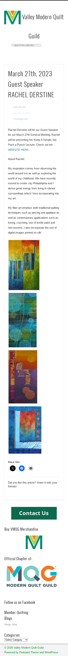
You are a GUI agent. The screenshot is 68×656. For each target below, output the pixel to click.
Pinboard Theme (29, 652)
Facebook (33, 53)
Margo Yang (10, 624)
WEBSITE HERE (18, 149)
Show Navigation (55, 32)
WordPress (51, 652)
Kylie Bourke (20, 107)
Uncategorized (21, 118)
